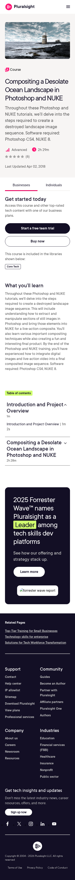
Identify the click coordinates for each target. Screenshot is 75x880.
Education (47, 738)
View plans (12, 710)
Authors (45, 715)
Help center (13, 683)
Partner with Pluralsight (48, 693)
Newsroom (12, 751)
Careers (10, 745)
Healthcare (47, 756)
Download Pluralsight (20, 703)
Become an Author (52, 683)
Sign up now (18, 812)
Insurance (47, 763)
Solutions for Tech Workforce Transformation (35, 642)
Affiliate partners (51, 702)
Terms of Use (15, 867)
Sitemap (10, 697)
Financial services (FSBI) (52, 747)
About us (11, 738)
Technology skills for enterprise (26, 636)
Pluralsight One (51, 708)
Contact (10, 677)
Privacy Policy (35, 867)
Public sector (49, 776)
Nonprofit (46, 770)
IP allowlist (12, 690)
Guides (45, 677)
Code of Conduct (58, 867)
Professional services (19, 717)
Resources (12, 758)
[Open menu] (68, 6)
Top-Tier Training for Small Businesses (31, 631)
